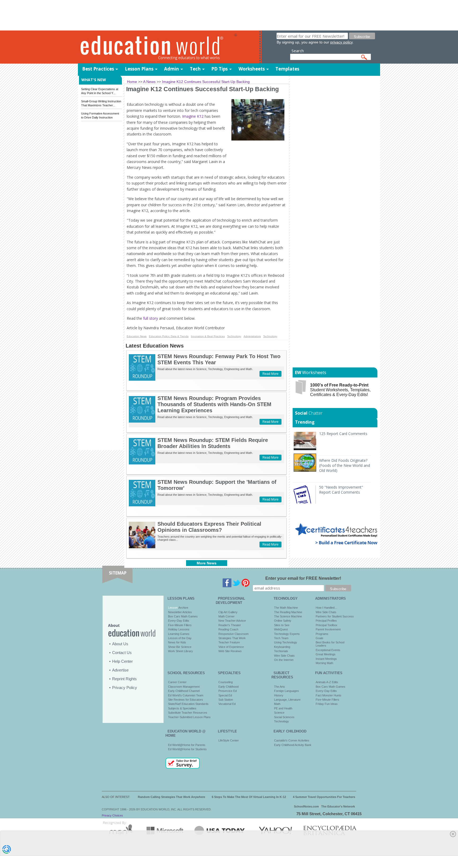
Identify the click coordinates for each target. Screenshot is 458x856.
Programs (322, 633)
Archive (183, 607)
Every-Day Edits (178, 620)
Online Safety (282, 620)
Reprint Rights (124, 679)
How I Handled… (326, 607)
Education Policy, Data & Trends (168, 336)
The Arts (279, 686)
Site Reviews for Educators (185, 699)
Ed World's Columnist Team (185, 695)
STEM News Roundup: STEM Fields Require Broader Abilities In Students (212, 443)
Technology (234, 336)
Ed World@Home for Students (187, 749)
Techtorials (281, 651)
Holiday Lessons (179, 629)
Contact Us (122, 652)
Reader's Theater (229, 625)
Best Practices (98, 69)
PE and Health (283, 708)
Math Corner (226, 616)
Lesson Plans (139, 69)
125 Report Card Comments (343, 433)
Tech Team (281, 638)
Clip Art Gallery (227, 612)
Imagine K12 (193, 116)
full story (150, 318)
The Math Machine (286, 607)
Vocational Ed (227, 703)
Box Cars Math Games (183, 616)
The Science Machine (288, 616)
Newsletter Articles (180, 612)
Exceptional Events (328, 650)
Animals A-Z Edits (327, 682)
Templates (287, 69)
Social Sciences (284, 717)
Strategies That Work (232, 638)
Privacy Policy (124, 687)
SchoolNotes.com (306, 806)
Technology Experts (287, 633)
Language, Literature (287, 699)
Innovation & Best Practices (208, 336)
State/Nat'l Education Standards (188, 703)
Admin (171, 69)
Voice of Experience (231, 646)
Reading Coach (228, 629)
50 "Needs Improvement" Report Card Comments (341, 490)
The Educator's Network (338, 806)
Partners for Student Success (335, 616)
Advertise (120, 670)
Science (279, 712)
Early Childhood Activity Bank (292, 745)
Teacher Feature (229, 642)
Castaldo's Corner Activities (291, 740)
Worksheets (252, 69)
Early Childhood (228, 686)
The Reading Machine (288, 612)
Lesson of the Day (180, 638)
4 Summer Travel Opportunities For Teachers (324, 796)
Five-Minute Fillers (180, 625)
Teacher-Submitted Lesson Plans (189, 717)
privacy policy (341, 42)
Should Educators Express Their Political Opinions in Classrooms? (209, 527)
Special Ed (225, 695)
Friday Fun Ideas (327, 703)
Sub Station (225, 699)
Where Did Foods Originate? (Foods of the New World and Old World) (344, 465)
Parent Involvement (328, 629)
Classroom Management (184, 686)
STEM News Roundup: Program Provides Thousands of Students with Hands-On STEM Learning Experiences (214, 404)
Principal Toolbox (326, 625)
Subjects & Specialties (182, 708)
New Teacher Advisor (232, 620)
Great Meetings (326, 654)
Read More (270, 374)
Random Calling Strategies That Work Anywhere (171, 796)
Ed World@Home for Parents (186, 745)
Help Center (122, 661)
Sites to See (281, 625)
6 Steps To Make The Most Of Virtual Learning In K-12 (249, 796)
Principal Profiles (326, 620)
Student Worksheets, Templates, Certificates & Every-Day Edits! (340, 390)
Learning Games (179, 633)
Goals (319, 638)
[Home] (156, 47)
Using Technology (285, 642)
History (278, 695)
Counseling (225, 682)
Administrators (252, 336)
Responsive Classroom (233, 633)
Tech (195, 69)
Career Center (177, 682)
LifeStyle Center (228, 740)
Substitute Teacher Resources (187, 712)
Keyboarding (282, 646)
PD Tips (219, 69)
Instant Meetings (326, 658)
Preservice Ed (227, 690)
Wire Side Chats (284, 655)
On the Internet (283, 659)
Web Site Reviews (230, 651)
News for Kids (177, 642)
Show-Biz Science (179, 646)
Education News (137, 336)
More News (207, 563)
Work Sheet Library (180, 651)
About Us (120, 644)
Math (277, 703)
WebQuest (281, 629)
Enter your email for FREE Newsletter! (303, 578)
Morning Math (324, 663)
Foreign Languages (286, 690)
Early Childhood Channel (184, 690)
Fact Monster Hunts (328, 695)
